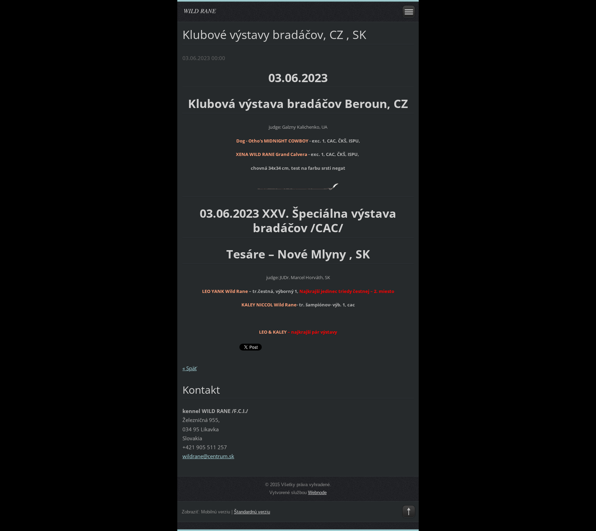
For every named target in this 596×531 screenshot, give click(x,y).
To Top (408, 511)
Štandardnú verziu (252, 511)
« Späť (189, 368)
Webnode (317, 492)
